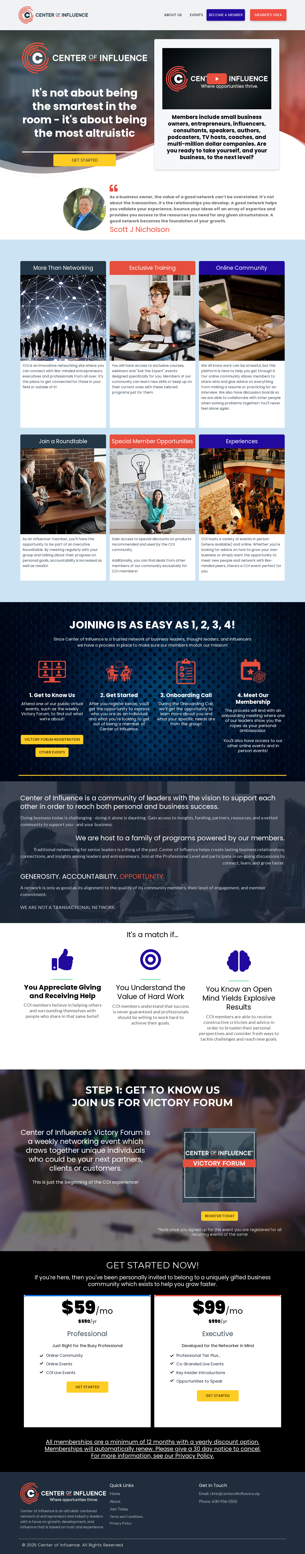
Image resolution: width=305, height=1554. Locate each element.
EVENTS (196, 15)
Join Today (119, 1508)
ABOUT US (173, 15)
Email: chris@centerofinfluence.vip (229, 1493)
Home (115, 1493)
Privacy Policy (193, 1456)
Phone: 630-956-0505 (218, 1501)
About (115, 1501)
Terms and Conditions (126, 1516)
